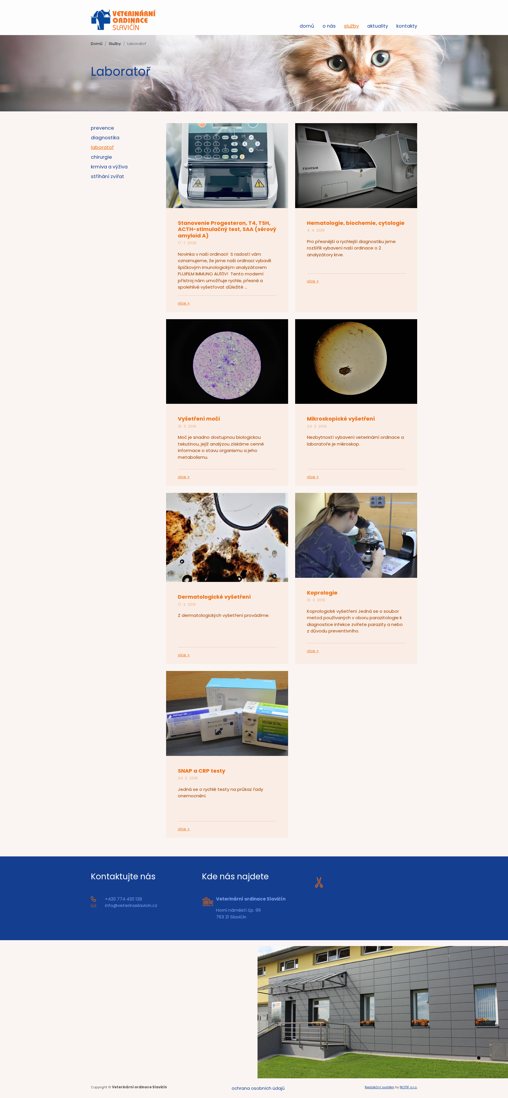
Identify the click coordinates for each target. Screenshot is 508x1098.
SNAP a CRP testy (201, 770)
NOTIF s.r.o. (408, 1087)
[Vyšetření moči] (227, 361)
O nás (329, 26)
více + (184, 303)
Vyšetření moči (199, 418)
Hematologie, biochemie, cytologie (356, 223)
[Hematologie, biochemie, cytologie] (356, 165)
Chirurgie (101, 157)
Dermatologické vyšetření (214, 596)
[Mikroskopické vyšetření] (356, 361)
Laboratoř (102, 147)
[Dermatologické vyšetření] (227, 537)
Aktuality (377, 26)
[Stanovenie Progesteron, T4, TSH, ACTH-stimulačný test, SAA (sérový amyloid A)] (227, 165)
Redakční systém (379, 1087)
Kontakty (406, 26)
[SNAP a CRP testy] (227, 713)
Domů (307, 26)
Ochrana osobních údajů (258, 1088)
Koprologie (322, 592)
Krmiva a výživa (109, 166)
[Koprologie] (356, 535)
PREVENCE (102, 128)
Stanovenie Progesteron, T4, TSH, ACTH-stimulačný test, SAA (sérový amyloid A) (227, 229)
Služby (351, 26)
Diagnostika (105, 137)
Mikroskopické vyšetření (341, 418)
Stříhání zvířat (107, 176)
